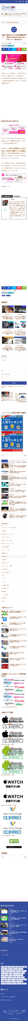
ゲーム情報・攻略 (5, 585)
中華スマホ (10, 969)
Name (2, 370)
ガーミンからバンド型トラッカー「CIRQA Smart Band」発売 (7, 333)
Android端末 (4, 598)
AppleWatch (9, 983)
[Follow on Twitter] (17, 1)
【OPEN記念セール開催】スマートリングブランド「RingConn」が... (17, 665)
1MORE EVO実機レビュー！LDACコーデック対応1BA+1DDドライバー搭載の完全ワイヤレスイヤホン (7, 398)
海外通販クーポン (5, 553)
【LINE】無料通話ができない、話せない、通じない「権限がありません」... (17, 911)
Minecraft (13, 979)
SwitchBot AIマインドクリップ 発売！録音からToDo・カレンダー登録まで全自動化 (8, 317)
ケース (6, 975)
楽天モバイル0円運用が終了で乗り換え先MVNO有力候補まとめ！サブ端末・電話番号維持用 (21, 399)
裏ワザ (2, 966)
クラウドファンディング (18, 975)
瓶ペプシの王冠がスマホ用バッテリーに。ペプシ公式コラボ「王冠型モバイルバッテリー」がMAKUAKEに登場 (20, 333)
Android (14, 983)
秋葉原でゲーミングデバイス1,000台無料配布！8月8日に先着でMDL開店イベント (17, 497)
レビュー (15, 969)
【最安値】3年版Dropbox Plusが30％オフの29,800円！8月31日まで (17, 472)
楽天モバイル (6, 186)
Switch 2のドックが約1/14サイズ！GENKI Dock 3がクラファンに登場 (17, 485)
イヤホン (18, 977)
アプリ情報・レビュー (6, 588)
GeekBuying (8, 981)
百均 (9, 966)
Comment (3, 360)
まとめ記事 (4, 559)
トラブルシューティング (10, 971)
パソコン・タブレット (6, 537)
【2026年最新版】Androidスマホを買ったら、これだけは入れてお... (17, 647)
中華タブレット (4, 969)
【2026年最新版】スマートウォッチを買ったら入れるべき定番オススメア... (17, 624)
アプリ (23, 977)
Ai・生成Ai (4, 531)
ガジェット (10, 977)
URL (2, 378)
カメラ (14, 977)
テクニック (11, 306)
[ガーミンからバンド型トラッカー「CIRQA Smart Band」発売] (8, 327)
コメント (11, 290)
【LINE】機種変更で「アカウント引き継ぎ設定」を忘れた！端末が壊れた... (17, 918)
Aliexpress (24, 983)
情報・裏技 (4, 591)
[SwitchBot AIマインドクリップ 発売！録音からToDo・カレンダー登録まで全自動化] (8, 312)
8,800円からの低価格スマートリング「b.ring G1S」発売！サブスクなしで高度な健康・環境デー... (20, 349)
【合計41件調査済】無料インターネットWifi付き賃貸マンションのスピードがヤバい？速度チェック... (17, 479)
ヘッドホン (21, 969)
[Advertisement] (14, 101)
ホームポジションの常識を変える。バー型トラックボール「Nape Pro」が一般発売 (20, 317)
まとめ (2, 979)
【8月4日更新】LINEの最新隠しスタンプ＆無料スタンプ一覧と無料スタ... (17, 612)
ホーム (4, 1010)
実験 (26, 966)
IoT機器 (2, 981)
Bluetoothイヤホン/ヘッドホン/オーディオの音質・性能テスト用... (17, 629)
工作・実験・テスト (5, 569)
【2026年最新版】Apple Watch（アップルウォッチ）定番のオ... (17, 635)
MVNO (4, 295)
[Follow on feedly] (20, 1)
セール (10, 973)
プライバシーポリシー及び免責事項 (8, 996)
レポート (3, 575)
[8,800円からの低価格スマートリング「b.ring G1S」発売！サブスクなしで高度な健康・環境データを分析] (20, 343)
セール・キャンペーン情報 (9, 337)
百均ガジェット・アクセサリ (7, 540)
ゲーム (2, 975)
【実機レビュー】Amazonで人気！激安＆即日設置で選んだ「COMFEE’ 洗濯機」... (17, 516)
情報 (20, 966)
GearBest (13, 981)
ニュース (8, 295)
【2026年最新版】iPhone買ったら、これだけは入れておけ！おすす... (17, 618)
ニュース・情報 (10, 45)
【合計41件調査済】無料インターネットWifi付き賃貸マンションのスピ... (17, 641)
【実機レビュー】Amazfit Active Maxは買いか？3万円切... (16, 653)
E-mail (2, 374)
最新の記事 (17, 196)
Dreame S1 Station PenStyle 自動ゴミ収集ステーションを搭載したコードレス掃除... (7, 349)
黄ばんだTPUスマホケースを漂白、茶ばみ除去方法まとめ (15, 940)
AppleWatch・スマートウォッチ (8, 534)
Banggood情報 (19, 981)
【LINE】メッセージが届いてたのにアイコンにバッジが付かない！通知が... (17, 926)
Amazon (19, 983)
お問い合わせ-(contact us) (6, 1000)
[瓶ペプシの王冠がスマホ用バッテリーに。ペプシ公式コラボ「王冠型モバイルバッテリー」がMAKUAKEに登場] (20, 327)
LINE (17, 979)
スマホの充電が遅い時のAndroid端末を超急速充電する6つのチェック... (17, 933)
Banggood (3, 983)
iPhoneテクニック (5, 562)
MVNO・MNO (4, 45)
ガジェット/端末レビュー (6, 572)
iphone (3, 601)
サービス (3, 578)
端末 (6, 966)
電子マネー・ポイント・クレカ (8, 543)
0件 (10, 43)
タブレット (24, 971)
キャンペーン (3, 977)
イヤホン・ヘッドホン (6, 550)
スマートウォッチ (16, 973)
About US (3, 993)
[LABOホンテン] (8, 8)
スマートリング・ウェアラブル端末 (20, 337)
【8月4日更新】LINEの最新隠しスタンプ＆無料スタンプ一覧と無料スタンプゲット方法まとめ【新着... (17, 503)
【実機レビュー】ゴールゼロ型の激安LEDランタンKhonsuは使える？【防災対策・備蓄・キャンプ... (17, 510)
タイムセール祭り (4, 973)
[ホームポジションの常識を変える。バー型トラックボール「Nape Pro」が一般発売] (20, 312)
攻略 (17, 966)
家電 (23, 966)
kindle (21, 979)
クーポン (10, 975)
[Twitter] (5, 210)
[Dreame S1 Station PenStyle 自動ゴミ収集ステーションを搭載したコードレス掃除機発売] (8, 343)
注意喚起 (13, 966)
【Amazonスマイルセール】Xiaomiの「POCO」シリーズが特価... (16, 659)
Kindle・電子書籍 (5, 547)
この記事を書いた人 (7, 196)
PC (5, 979)
